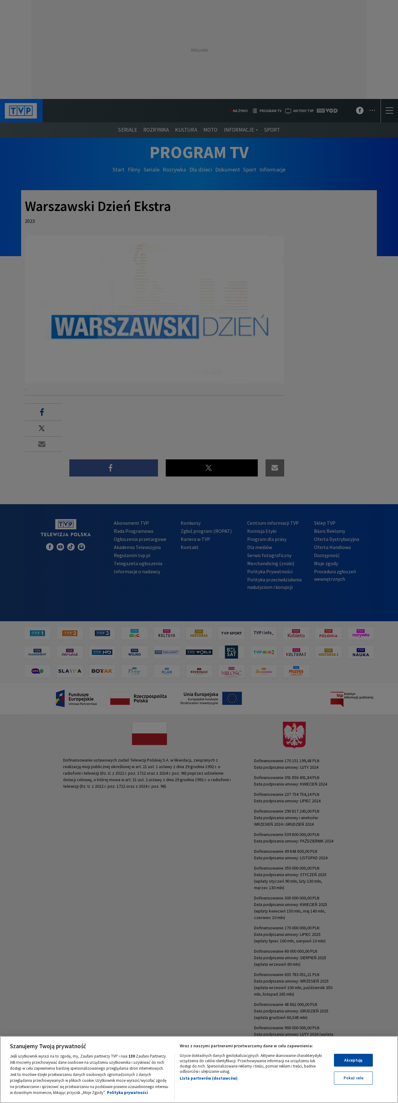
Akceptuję (353, 1060)
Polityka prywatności (127, 1092)
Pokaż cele (353, 1078)
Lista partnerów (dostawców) (209, 1078)
